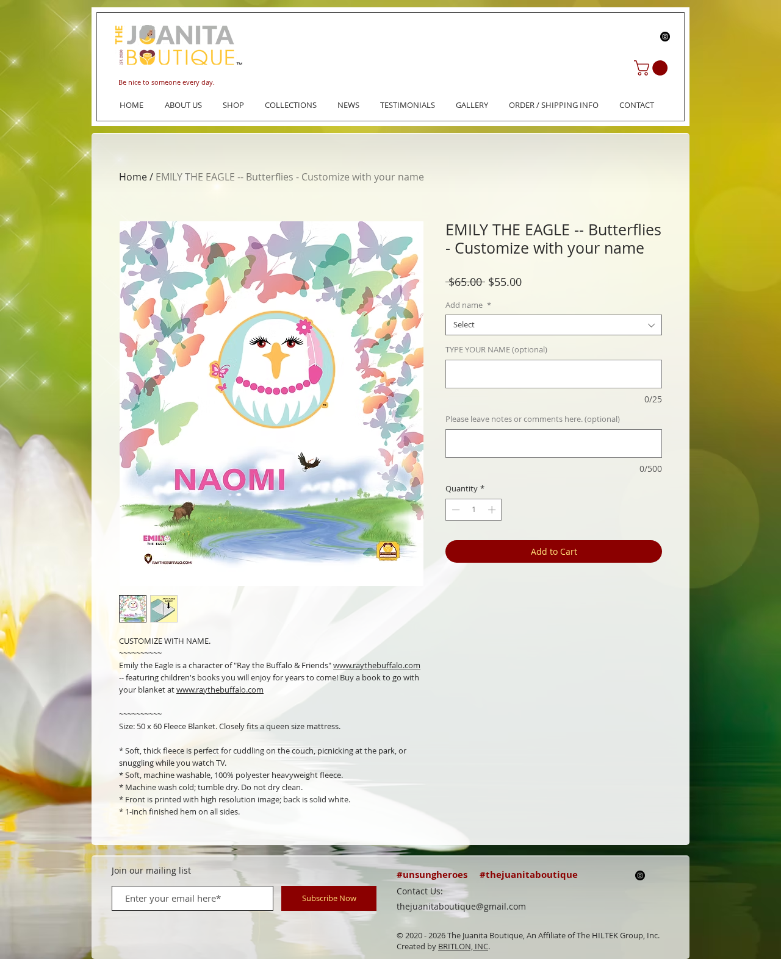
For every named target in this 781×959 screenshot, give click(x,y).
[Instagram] (665, 36)
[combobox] (553, 325)
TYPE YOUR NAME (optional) (496, 350)
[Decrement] (454, 509)
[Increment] (493, 509)
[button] (652, 68)
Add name (468, 305)
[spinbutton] (474, 509)
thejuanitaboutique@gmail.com (461, 906)
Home (133, 177)
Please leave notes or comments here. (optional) (532, 419)
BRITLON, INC (463, 946)
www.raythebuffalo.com (376, 665)
